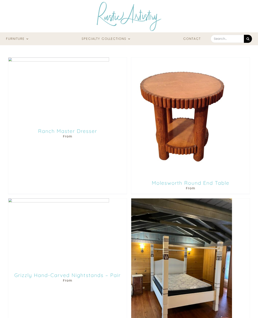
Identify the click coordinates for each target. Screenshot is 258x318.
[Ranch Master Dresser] (58, 59)
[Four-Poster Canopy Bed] (181, 200)
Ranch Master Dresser (67, 131)
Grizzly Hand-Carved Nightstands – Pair (67, 275)
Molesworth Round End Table (190, 183)
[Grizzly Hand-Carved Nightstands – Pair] (58, 200)
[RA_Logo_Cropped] (129, 3)
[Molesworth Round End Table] (181, 59)
